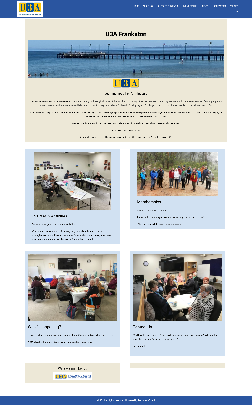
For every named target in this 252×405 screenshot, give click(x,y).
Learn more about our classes (52, 239)
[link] (30, 9)
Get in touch (139, 346)
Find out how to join (148, 224)
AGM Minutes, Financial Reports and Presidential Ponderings (60, 342)
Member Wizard (146, 400)
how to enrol (86, 239)
